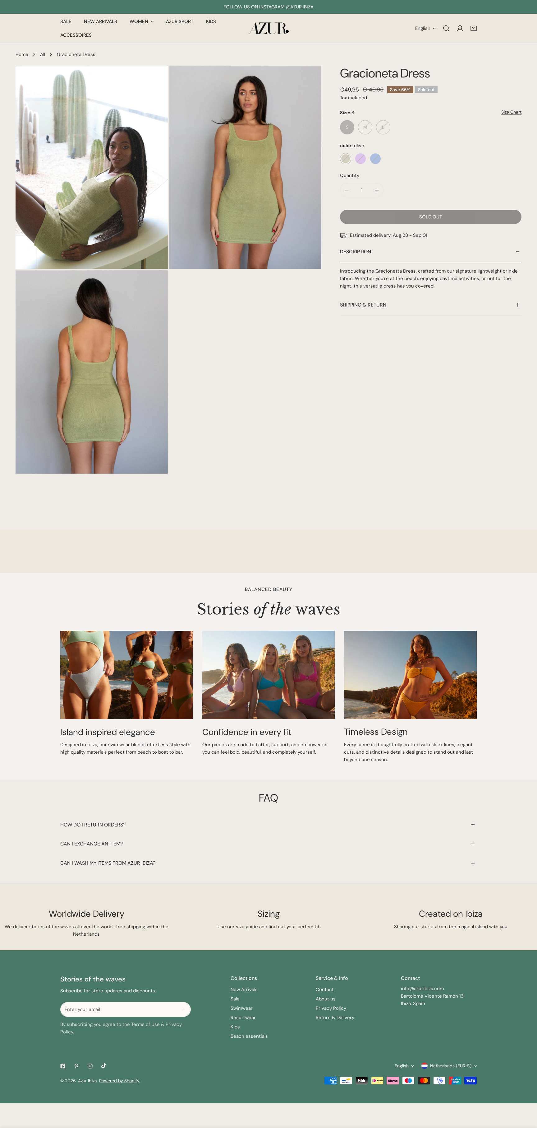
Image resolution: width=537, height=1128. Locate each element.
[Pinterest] (76, 1066)
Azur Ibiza (87, 1081)
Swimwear (242, 1008)
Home (22, 54)
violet (360, 158)
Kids (235, 1027)
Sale (235, 999)
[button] (473, 28)
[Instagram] (90, 1066)
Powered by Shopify (119, 1081)
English (422, 28)
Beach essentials (249, 1036)
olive (345, 158)
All (42, 54)
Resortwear (243, 1017)
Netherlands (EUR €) (450, 1066)
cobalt (375, 158)
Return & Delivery (335, 1017)
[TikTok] (104, 1066)
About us (326, 999)
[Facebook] (63, 1066)
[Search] (446, 28)
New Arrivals (244, 989)
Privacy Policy (331, 1008)
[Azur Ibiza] (268, 28)
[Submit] (182, 1009)
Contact (325, 989)
